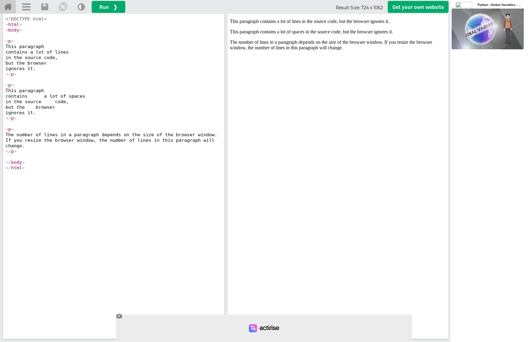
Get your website (418, 6)
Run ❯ (108, 6)
